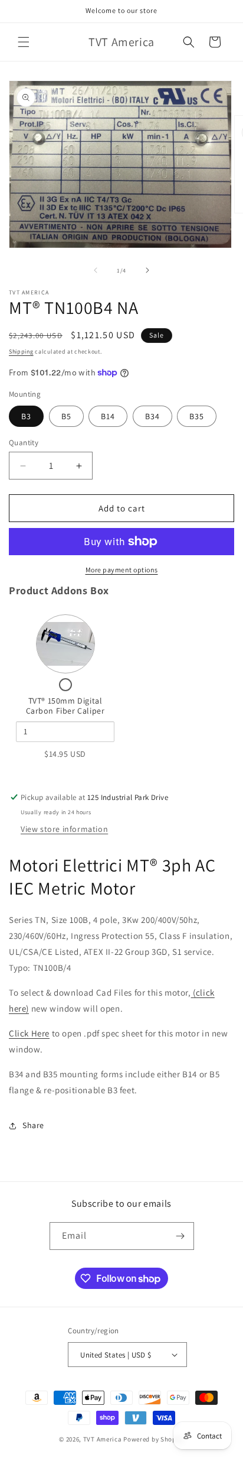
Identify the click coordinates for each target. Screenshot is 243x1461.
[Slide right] (147, 270)
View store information (64, 829)
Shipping (21, 351)
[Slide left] (96, 270)
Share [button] (33, 1125)
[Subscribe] (180, 1236)
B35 (196, 416)
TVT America (102, 1439)
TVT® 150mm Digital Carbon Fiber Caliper (65, 706)
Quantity (23, 443)
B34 (152, 416)
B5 (66, 416)
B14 (108, 416)
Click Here (29, 1033)
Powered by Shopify (153, 1439)
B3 (26, 416)
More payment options (122, 569)
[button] (24, 42)
